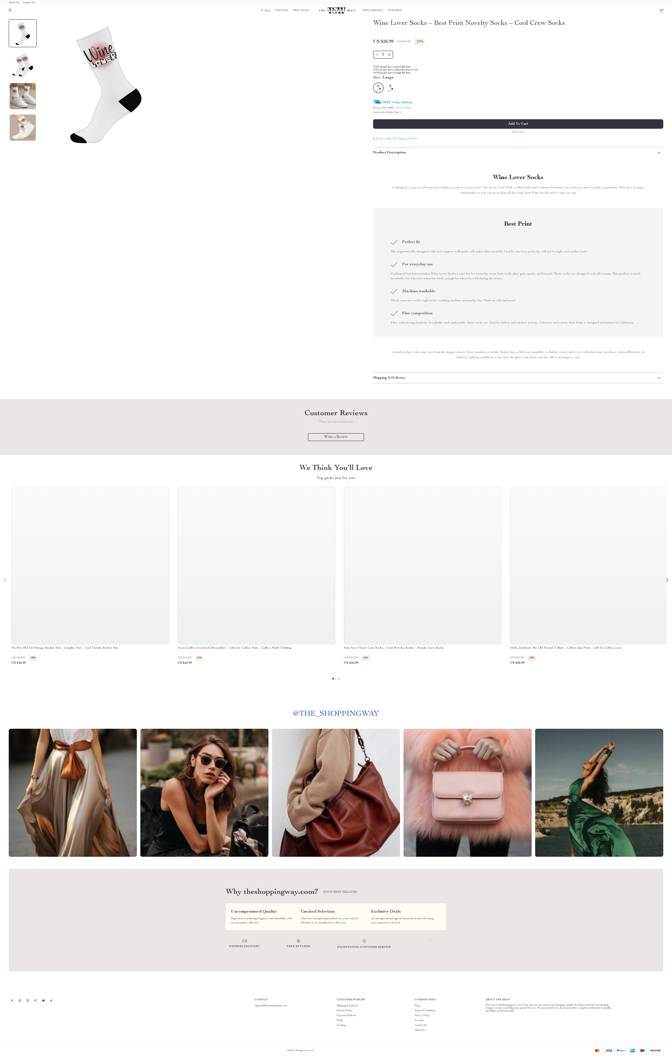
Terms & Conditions (425, 1010)
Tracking (341, 1025)
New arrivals (373, 10)
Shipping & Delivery (347, 1006)
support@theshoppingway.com (271, 1006)
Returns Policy (344, 1010)
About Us (14, 2)
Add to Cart (518, 124)
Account (419, 1020)
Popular (281, 10)
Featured (395, 10)
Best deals (301, 10)
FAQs (340, 1020)
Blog (417, 1006)
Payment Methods (346, 1015)
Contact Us (29, 2)
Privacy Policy (422, 1015)
